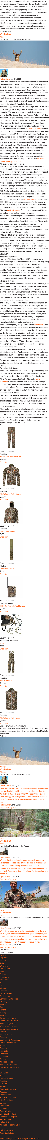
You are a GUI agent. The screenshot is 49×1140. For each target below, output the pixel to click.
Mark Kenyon (5, 928)
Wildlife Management (8, 1026)
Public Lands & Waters (9, 1021)
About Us (3, 1092)
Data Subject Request (8, 1117)
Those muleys (29, 199)
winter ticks (38, 325)
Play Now (12, 808)
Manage (3, 37)
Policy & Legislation (8, 1023)
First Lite (3, 1081)
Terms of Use (5, 1119)
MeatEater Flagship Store (10, 1125)
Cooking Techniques (8, 1043)
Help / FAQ (4, 1122)
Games (3, 1059)
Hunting (3, 955)
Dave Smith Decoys (8, 1089)
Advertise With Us (7, 1133)
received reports (13, 210)
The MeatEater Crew (8, 1097)
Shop (2, 1075)
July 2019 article (35, 129)
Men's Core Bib (6, 681)
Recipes (3, 1037)
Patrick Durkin (5, 79)
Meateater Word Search (9, 1067)
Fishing (3, 974)
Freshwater (4, 977)
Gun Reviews (5, 996)
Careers (3, 1103)
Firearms (3, 991)
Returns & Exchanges (19, 1138)
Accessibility (5, 1108)
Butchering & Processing (10, 1040)
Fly (1, 982)
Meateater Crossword (8, 1065)
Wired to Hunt (5, 34)
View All (3, 971)
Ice (1, 985)
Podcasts (4, 1051)
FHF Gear (3, 1084)
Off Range (4, 1002)
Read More (4, 808)
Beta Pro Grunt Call (7, 569)
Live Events (4, 1073)
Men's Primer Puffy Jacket (10, 494)
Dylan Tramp (5, 857)
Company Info (5, 1095)
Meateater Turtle (6, 1062)
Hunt (2, 838)
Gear (2, 1007)
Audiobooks (5, 1056)
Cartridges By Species (9, 999)
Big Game (4, 958)
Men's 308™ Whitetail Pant (10, 457)
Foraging (3, 1045)
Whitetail (3, 960)
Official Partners (6, 1130)
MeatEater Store (6, 1078)
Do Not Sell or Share (8, 1114)
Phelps (3, 1086)
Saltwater (4, 980)
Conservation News (8, 1018)
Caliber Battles (6, 993)
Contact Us (4, 1106)
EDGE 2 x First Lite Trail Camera (12, 606)
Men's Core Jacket (7, 531)
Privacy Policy (5, 1111)
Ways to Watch (6, 1034)
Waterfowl (4, 966)
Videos (3, 1032)
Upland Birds (5, 969)
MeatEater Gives (6, 1100)
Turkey (2, 963)
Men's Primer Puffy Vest (10, 718)
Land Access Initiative (9, 1029)
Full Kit (2, 643)
